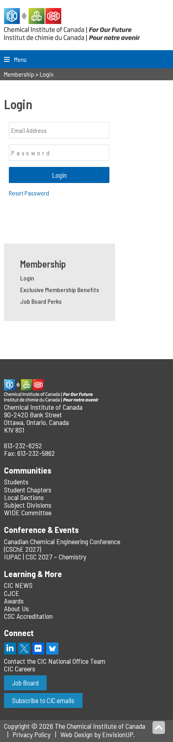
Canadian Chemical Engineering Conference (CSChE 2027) (62, 545)
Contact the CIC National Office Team (54, 661)
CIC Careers (19, 668)
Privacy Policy (31, 734)
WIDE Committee (27, 512)
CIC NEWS (18, 585)
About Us (16, 608)
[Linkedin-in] (10, 648)
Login (27, 278)
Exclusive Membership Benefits (59, 289)
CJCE (11, 593)
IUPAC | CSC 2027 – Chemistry (45, 556)
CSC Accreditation (28, 616)
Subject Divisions (27, 504)
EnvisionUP (117, 734)
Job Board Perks (41, 301)
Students (16, 481)
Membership (43, 264)
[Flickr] (38, 648)
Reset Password (29, 193)
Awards (14, 600)
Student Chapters (27, 489)
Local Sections (24, 497)
